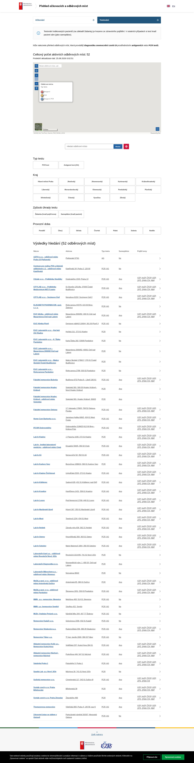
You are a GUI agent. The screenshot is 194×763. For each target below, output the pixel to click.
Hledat (117, 146)
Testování (104, 20)
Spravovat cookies (173, 757)
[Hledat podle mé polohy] (126, 146)
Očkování (39, 20)
